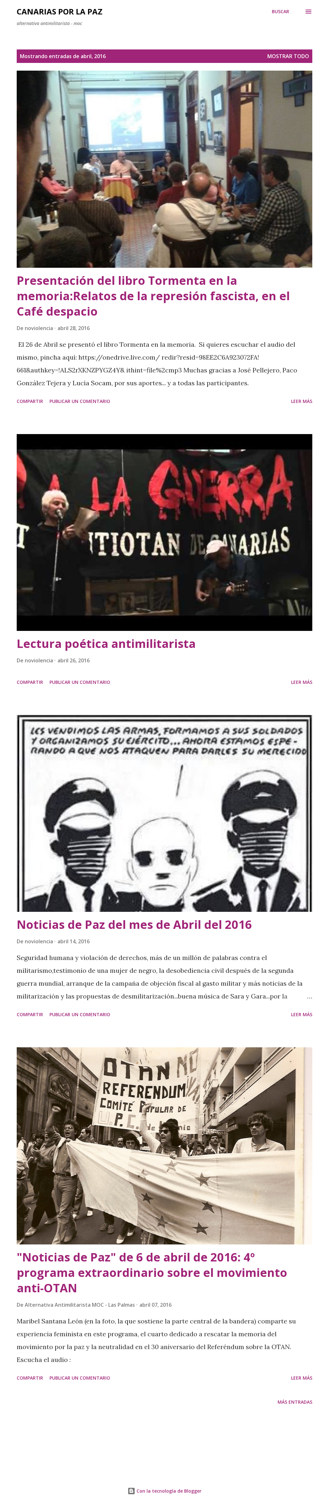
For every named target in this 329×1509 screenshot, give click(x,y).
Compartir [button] (30, 401)
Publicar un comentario (79, 401)
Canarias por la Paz (59, 11)
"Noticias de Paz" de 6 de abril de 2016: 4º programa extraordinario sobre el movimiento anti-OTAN (152, 1272)
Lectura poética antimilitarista (106, 643)
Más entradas (295, 1402)
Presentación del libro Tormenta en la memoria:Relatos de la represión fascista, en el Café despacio (153, 296)
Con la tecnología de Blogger (168, 1491)
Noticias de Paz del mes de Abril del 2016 (134, 924)
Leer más (301, 401)
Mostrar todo (288, 56)
